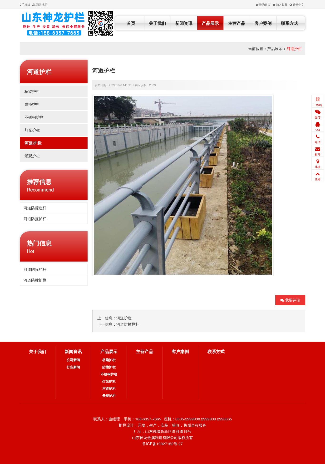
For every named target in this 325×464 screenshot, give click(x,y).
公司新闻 (73, 359)
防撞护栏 (32, 104)
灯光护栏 (32, 130)
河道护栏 (294, 48)
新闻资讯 (183, 23)
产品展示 (210, 23)
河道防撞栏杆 (35, 208)
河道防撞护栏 (35, 218)
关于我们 (157, 23)
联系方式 (289, 23)
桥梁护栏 (32, 91)
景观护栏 (32, 155)
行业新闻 (73, 366)
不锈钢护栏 (34, 117)
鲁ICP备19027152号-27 (162, 443)
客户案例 (263, 23)
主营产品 (236, 23)
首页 (131, 23)
